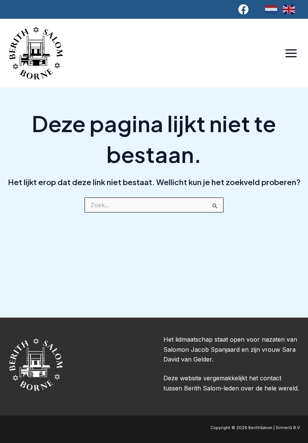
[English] (291, 9)
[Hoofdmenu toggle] (290, 53)
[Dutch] (274, 9)
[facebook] (244, 9)
